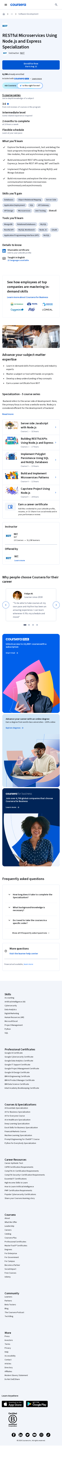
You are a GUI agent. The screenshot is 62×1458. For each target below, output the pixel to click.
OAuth (54, 229)
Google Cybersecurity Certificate (19, 1056)
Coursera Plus (11, 1237)
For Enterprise (11, 1253)
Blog (7, 1308)
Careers (8, 1230)
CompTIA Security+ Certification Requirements (25, 1174)
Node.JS (43, 229)
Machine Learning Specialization (18, 1135)
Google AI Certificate (14, 1053)
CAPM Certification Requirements (19, 1167)
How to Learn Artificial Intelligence (19, 1186)
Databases (8, 199)
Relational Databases (26, 224)
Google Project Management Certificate (22, 1068)
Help (7, 1352)
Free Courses (10, 1273)
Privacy (8, 1348)
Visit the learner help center (24, 953)
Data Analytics (11, 1009)
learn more (28, 964)
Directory (9, 1367)
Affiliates (8, 1371)
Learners (8, 1296)
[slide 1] (25, 624)
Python (8, 1029)
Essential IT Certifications (16, 1178)
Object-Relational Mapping (29, 199)
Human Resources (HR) (14, 1017)
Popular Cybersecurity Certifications (20, 1194)
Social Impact (10, 1269)
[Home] (3, 14)
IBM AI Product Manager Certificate (20, 1080)
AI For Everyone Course (15, 1115)
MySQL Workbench (26, 229)
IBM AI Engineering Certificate (17, 1076)
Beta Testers (10, 1304)
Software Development (28, 14)
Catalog (8, 1233)
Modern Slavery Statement (16, 1375)
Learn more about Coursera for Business (27, 297)
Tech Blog (9, 1316)
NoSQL (46, 235)
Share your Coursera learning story (20, 1198)
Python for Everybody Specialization (20, 1143)
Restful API (9, 229)
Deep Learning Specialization (17, 1123)
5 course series (11, 95)
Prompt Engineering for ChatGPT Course (22, 1139)
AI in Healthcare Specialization (17, 1119)
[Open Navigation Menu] (5, 4)
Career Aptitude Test (14, 1163)
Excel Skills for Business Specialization (21, 1127)
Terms (7, 1344)
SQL (31, 205)
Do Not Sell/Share (12, 1379)
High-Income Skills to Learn (16, 1182)
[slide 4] (37, 624)
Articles (8, 1363)
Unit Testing (40, 210)
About (7, 1218)
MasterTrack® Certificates (16, 1245)
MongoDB (8, 224)
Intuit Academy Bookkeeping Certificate (22, 1088)
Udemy (8, 1276)
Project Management (14, 1025)
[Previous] (5, 604)
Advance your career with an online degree (27, 719)
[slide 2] (29, 624)
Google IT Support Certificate (17, 1064)
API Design (8, 210)
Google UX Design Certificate (17, 1072)
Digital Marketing (12, 1013)
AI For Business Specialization (17, 1112)
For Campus (10, 1261)
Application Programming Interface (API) (21, 235)
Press (7, 1336)
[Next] (56, 604)
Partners (8, 1300)
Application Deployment (14, 205)
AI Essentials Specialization (16, 1108)
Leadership (9, 1226)
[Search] (56, 4)
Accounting (9, 997)
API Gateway (43, 205)
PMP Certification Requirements (18, 1190)
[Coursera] (18, 4)
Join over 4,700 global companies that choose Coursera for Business (29, 800)
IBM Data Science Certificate (17, 1084)
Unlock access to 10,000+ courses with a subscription (26, 645)
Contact (8, 1359)
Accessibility (10, 1355)
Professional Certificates (15, 1241)
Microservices (24, 210)
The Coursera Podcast (14, 1312)
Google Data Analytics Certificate (19, 1060)
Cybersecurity (11, 1005)
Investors (9, 1340)
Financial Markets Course (15, 1131)
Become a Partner (12, 1265)
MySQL (43, 224)
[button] (53, 210)
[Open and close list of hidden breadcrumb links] (11, 14)
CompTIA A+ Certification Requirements (22, 1171)
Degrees (8, 1249)
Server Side (51, 199)
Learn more (37, 78)
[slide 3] (33, 624)
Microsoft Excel (11, 1021)
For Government (12, 1257)
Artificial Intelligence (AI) (15, 1001)
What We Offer (11, 1222)
